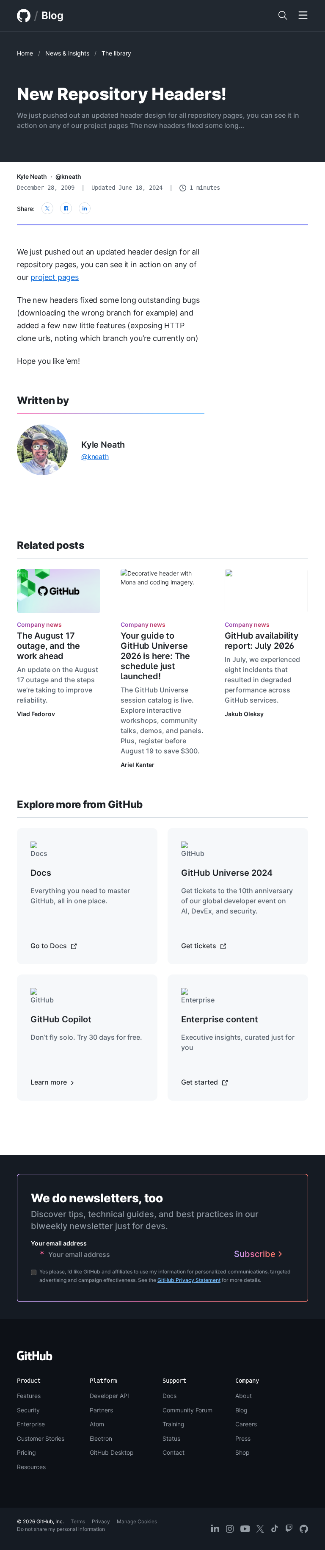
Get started (200, 1082)
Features (29, 1395)
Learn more (49, 1082)
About (243, 1395)
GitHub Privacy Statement (188, 1280)
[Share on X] (47, 208)
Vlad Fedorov (36, 713)
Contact (173, 1452)
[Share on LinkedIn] (85, 208)
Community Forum (187, 1410)
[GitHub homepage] (23, 15)
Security (28, 1410)
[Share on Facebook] (66, 208)
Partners (101, 1410)
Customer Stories (40, 1438)
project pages (54, 277)
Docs (169, 1395)
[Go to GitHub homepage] (34, 1358)
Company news (39, 624)
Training (173, 1424)
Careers (246, 1424)
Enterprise (31, 1424)
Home (25, 53)
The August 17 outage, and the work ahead (48, 646)
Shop (242, 1452)
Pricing (26, 1452)
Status (171, 1438)
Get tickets (199, 945)
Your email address (59, 1243)
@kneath (68, 176)
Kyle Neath (32, 176)
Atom (97, 1424)
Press (243, 1438)
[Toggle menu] (303, 16)
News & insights (67, 53)
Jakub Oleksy (244, 713)
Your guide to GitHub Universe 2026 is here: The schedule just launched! (155, 656)
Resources (31, 1466)
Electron (101, 1438)
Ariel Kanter (137, 764)
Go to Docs (49, 945)
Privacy (101, 1521)
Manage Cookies (137, 1521)
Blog (52, 15)
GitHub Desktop (112, 1452)
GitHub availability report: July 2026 (262, 641)
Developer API (109, 1395)
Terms (78, 1521)
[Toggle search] (282, 16)
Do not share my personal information (61, 1529)
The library (116, 53)
